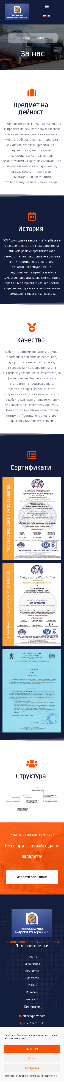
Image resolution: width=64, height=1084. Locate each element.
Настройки (32, 1068)
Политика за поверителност (43, 1076)
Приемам (32, 1048)
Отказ (32, 1058)
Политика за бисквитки (16, 1076)
